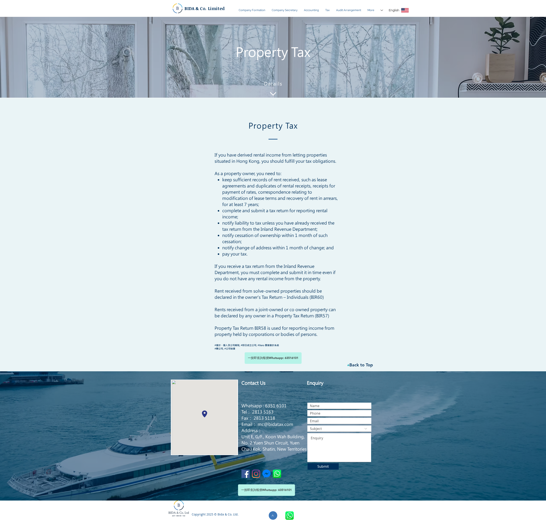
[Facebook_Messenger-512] (266, 474)
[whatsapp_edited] (289, 515)
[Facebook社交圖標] (245, 474)
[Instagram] (256, 474)
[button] (252, 10)
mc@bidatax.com (275, 424)
